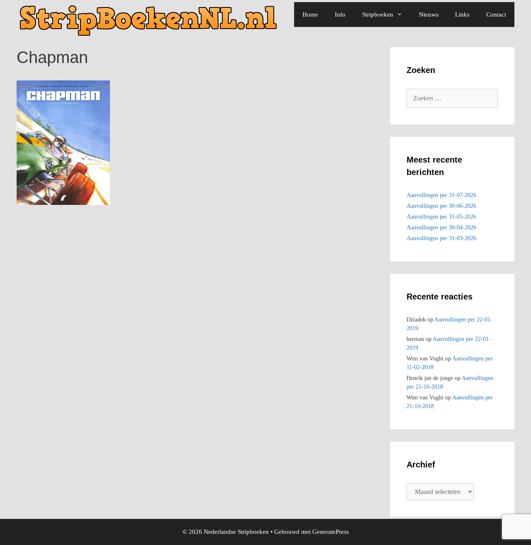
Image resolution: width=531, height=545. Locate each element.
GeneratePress (330, 531)
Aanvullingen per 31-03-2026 (441, 238)
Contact (496, 14)
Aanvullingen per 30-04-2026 (441, 227)
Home (310, 14)
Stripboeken (377, 14)
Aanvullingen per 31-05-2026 (441, 217)
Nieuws (428, 14)
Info (340, 14)
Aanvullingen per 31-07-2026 (441, 195)
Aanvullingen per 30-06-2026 (441, 206)
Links (462, 14)
